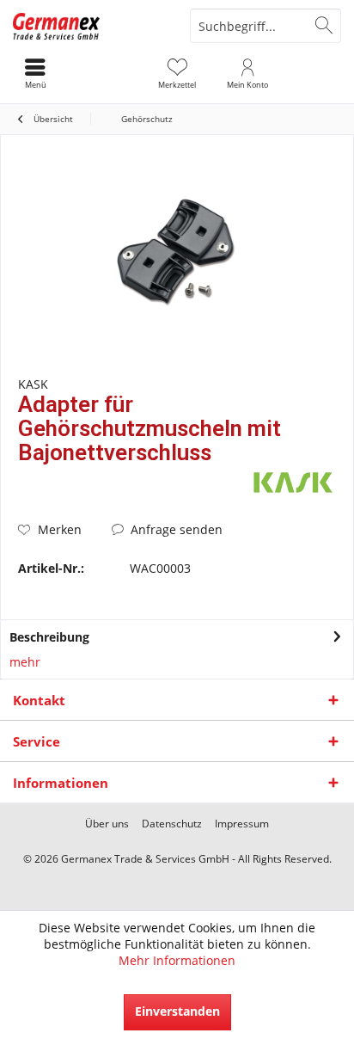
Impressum (242, 824)
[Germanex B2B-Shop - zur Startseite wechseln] (88, 26)
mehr (24, 662)
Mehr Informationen (177, 960)
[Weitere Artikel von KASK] (293, 482)
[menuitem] (177, 73)
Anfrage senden (175, 529)
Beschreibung (49, 637)
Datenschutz (172, 824)
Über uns (107, 824)
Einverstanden (177, 1011)
